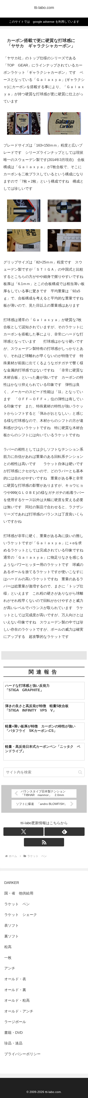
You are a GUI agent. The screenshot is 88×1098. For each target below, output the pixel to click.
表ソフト (11, 926)
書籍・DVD (13, 1033)
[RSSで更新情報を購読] (44, 842)
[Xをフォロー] (23, 831)
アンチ (9, 968)
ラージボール (15, 1022)
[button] (80, 772)
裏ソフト (11, 936)
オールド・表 (15, 979)
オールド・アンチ (18, 1011)
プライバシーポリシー (22, 1054)
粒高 (8, 947)
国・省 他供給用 (18, 893)
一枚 (9, 958)
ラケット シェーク (20, 915)
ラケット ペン (17, 904)
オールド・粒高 (17, 1000)
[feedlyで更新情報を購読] (64, 831)
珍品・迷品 (13, 1043)
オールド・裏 (15, 990)
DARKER (11, 883)
